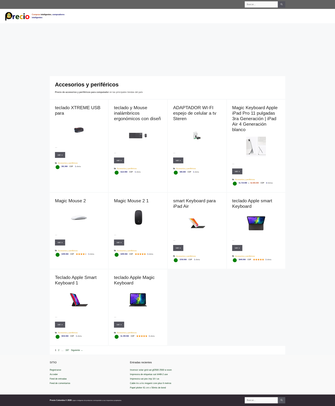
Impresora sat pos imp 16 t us (144, 379)
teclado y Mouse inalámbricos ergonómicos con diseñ (137, 113)
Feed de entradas (58, 379)
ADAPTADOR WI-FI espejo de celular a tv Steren (194, 113)
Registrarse (55, 370)
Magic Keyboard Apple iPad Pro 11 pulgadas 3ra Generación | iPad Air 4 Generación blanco (255, 118)
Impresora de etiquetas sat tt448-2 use (149, 374)
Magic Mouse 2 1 (131, 200)
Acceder (54, 374)
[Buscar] (281, 4)
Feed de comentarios (60, 383)
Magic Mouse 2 (70, 200)
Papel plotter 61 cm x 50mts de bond (148, 387)
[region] (167, 44)
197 (67, 350)
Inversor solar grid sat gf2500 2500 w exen (151, 370)
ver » (60, 155)
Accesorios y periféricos (68, 163)
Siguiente (77, 350)
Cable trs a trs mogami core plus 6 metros (150, 383)
